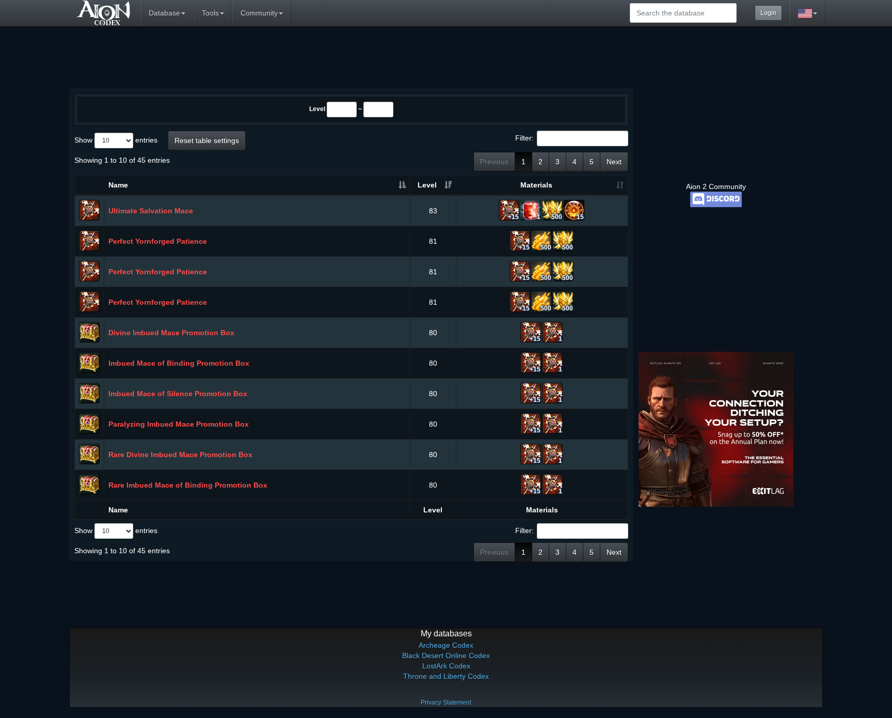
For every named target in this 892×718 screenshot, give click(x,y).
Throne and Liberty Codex (446, 676)
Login (768, 13)
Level (317, 109)
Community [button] (259, 13)
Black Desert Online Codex (446, 655)
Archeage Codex (446, 645)
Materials (536, 185)
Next (614, 162)
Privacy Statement (446, 702)
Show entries (115, 140)
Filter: (524, 138)
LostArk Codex (446, 666)
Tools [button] (210, 13)
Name (118, 185)
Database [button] (164, 13)
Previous (494, 162)
